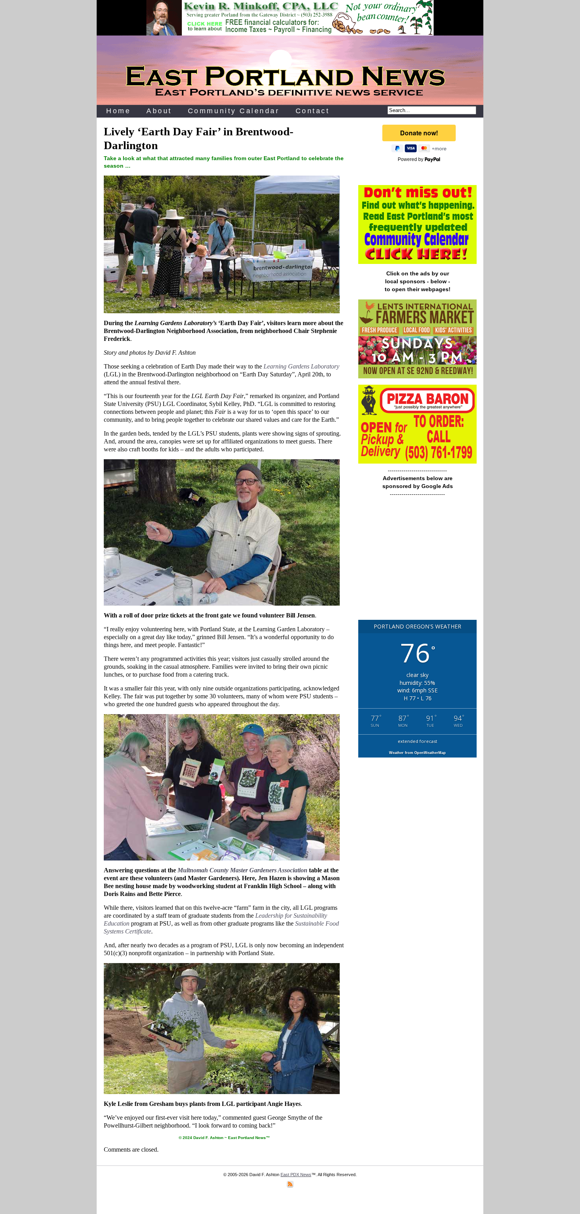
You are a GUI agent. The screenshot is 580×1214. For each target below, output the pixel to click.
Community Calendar (234, 111)
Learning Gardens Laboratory (301, 366)
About (159, 111)
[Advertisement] (417, 562)
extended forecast (417, 741)
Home (118, 111)
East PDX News (296, 1174)
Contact (313, 111)
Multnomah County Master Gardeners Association (242, 870)
